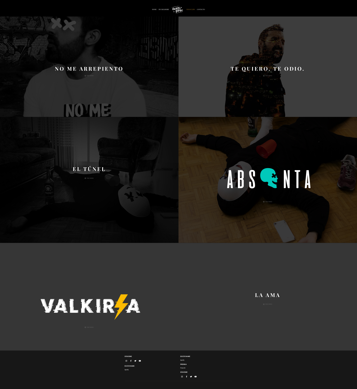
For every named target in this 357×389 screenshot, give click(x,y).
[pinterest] (126, 361)
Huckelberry (164, 9)
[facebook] (131, 361)
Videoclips (190, 9)
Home (154, 9)
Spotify (127, 370)
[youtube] (140, 361)
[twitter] (135, 361)
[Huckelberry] (178, 9)
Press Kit (182, 368)
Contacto (201, 9)
